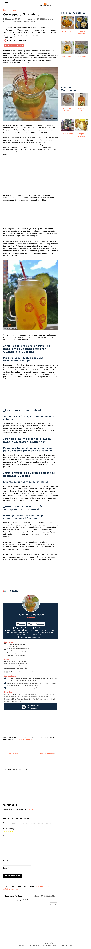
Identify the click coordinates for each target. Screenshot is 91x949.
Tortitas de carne (47, 754)
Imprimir (22, 624)
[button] (27, 618)
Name (6, 860)
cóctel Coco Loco (26, 739)
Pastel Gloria (13, 754)
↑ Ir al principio (45, 943)
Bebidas (13, 10)
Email (6, 868)
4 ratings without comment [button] (37, 809)
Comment (7, 835)
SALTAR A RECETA (15, 45)
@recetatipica (32, 708)
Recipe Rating (8, 829)
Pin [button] (31, 624)
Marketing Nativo (67, 945)
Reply (53, 904)
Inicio (5, 10)
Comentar (40, 624)
